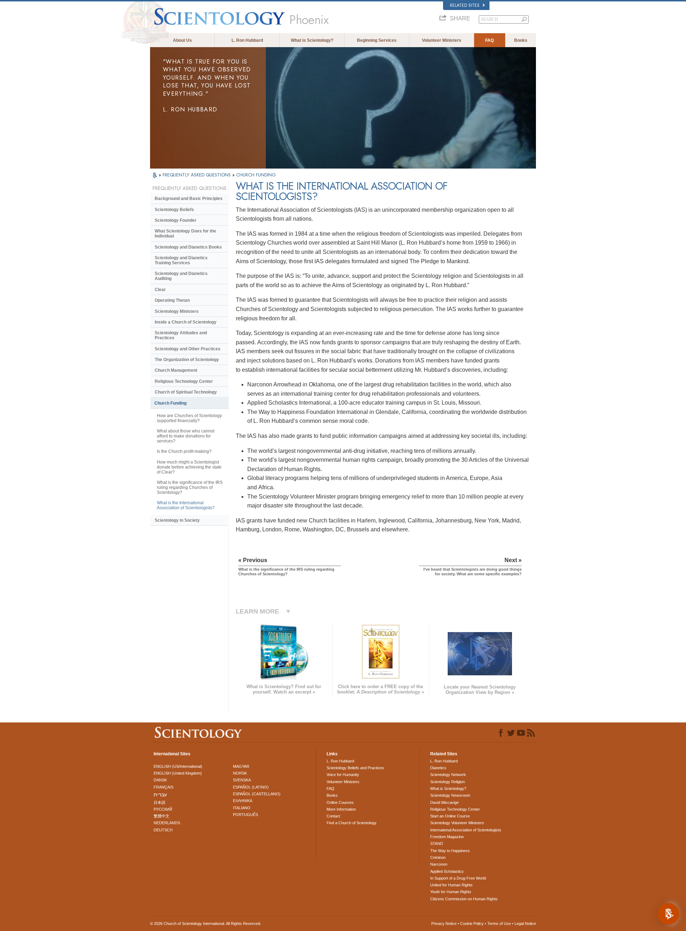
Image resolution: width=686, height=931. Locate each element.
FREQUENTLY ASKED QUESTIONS (197, 174)
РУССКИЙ (163, 809)
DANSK (160, 780)
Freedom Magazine (447, 837)
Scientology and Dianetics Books (188, 247)
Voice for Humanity (343, 774)
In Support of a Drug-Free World (458, 878)
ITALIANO (241, 808)
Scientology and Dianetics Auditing (181, 276)
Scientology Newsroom (450, 795)
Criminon (438, 857)
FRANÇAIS (163, 787)
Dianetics (438, 768)
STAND (436, 843)
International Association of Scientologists (465, 830)
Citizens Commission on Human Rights (464, 899)
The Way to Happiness (450, 851)
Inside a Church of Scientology (186, 322)
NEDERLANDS (167, 823)
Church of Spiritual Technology (186, 392)
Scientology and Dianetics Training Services (181, 260)
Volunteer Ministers (441, 40)
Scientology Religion (447, 782)
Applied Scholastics (447, 871)
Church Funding (170, 403)
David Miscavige (444, 802)
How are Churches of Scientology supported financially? (189, 418)
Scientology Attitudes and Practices (181, 335)
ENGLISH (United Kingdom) (178, 773)
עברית (160, 794)
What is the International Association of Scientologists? (186, 505)
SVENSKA (242, 780)
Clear (160, 289)
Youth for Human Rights (450, 892)
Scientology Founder (176, 220)
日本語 (159, 802)
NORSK (240, 773)
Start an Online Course (450, 816)
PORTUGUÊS (245, 814)
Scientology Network (448, 774)
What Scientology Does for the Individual (185, 234)
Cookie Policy (472, 923)
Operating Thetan (172, 300)
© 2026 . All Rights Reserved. (205, 923)
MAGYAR (241, 766)
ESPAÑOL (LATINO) (251, 787)
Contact (333, 816)
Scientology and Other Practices (187, 348)
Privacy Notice (444, 923)
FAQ (489, 40)
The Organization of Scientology (187, 359)
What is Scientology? (312, 40)
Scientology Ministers (177, 311)
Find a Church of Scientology (352, 823)
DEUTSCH (163, 830)
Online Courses (340, 802)
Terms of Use (499, 923)
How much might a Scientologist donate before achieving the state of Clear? (189, 467)
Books (520, 40)
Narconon (438, 864)
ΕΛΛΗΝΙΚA (242, 801)
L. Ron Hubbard (247, 40)
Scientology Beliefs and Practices (355, 768)
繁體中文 (161, 816)
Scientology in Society (177, 520)
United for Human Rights (451, 885)
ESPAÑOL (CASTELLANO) (256, 794)
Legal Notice (525, 923)
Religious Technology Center (184, 381)
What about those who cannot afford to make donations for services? (185, 436)
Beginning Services (377, 40)
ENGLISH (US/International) (178, 766)
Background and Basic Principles (189, 198)
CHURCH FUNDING (256, 174)
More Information (341, 809)
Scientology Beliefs (174, 209)
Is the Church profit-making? (184, 451)
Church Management (176, 370)
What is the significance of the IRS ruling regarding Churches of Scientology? (190, 487)
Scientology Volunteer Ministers (457, 823)
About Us (182, 40)
